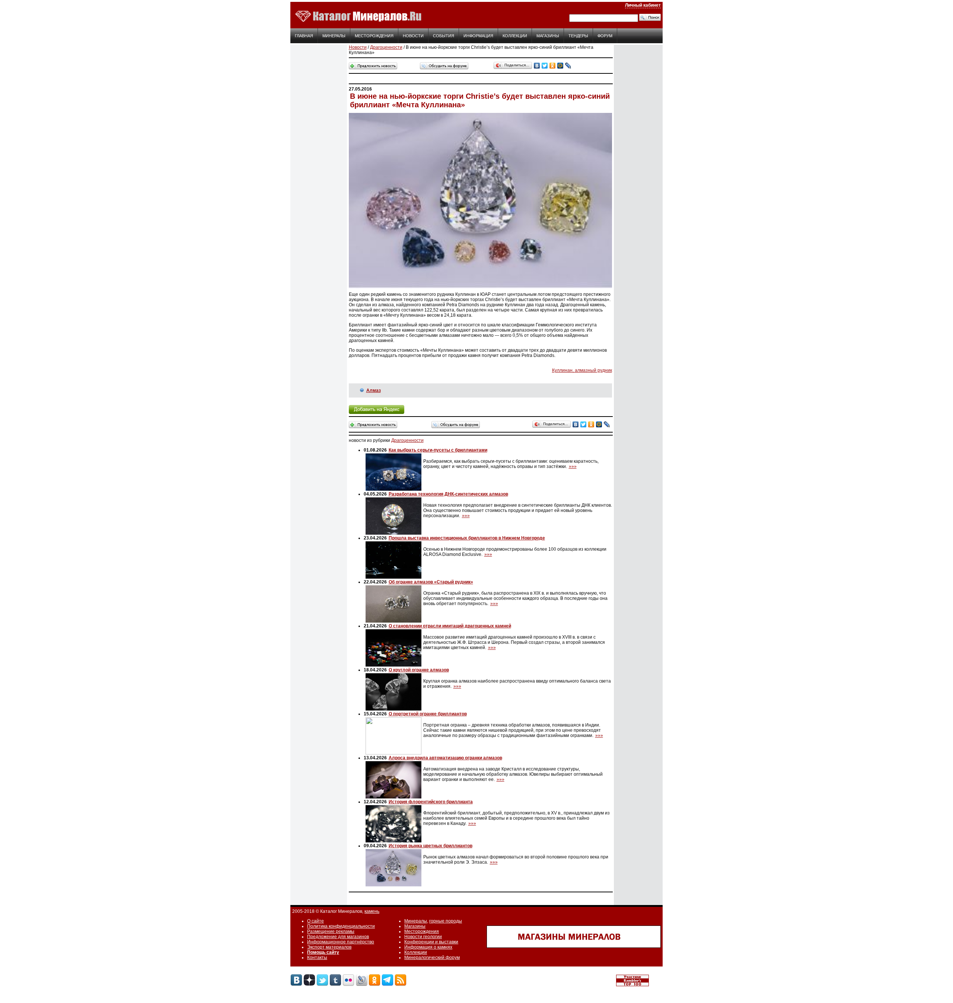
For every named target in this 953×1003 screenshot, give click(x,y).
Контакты (317, 957)
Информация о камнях (428, 947)
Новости (413, 36)
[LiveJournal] (568, 65)
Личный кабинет (643, 5)
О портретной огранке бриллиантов (428, 713)
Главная (304, 36)
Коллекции (515, 36)
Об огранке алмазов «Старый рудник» (431, 582)
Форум (604, 36)
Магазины (547, 36)
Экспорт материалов (329, 947)
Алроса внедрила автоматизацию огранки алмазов (445, 757)
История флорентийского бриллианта (431, 801)
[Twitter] (545, 65)
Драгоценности (386, 47)
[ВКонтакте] (537, 65)
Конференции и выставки (431, 942)
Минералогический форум (432, 957)
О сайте (315, 921)
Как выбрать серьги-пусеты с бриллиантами (438, 450)
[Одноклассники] (553, 65)
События (443, 36)
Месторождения (374, 36)
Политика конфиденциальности (341, 926)
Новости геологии (423, 936)
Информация (478, 36)
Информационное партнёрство (340, 942)
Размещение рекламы (330, 931)
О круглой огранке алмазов (419, 670)
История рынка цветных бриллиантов (430, 845)
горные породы (445, 921)
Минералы (333, 36)
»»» (573, 466)
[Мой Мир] (560, 65)
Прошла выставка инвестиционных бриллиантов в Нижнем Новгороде (467, 538)
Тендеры (578, 36)
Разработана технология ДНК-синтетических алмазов (448, 494)
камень (371, 911)
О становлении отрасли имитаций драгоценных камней (450, 626)
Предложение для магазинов (338, 936)
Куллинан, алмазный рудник (582, 370)
